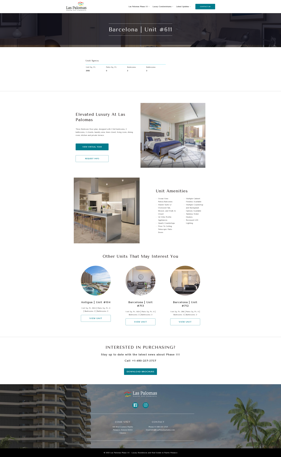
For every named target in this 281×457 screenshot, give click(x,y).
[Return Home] (76, 6)
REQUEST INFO (92, 159)
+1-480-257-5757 (144, 360)
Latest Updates (183, 6)
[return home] (140, 394)
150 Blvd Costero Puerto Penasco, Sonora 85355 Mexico (123, 430)
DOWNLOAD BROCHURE (140, 371)
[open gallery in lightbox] (202, 164)
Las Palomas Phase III (139, 6)
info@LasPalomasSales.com (163, 430)
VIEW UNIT (95, 318)
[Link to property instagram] (146, 405)
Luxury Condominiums (162, 6)
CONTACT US (205, 6)
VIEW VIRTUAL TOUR (92, 147)
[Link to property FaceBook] (135, 405)
